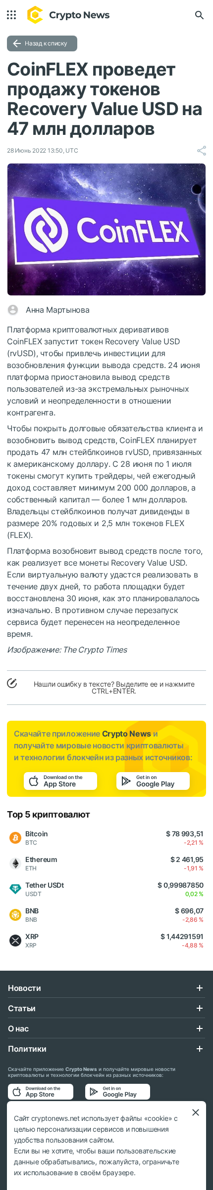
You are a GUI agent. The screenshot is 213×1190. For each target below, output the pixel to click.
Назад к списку (46, 43)
